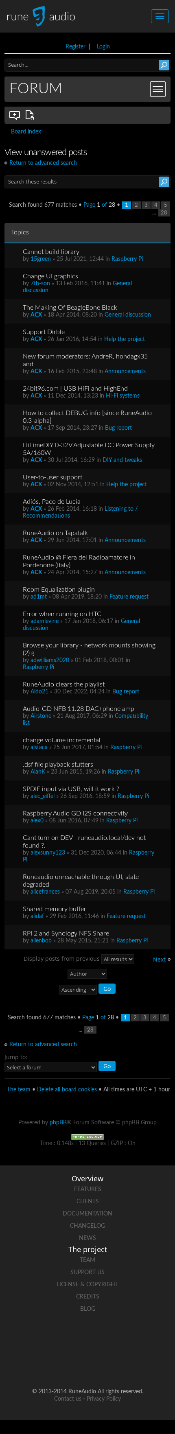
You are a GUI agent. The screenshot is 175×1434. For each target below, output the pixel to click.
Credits (87, 1297)
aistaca (39, 747)
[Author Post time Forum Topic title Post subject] (87, 974)
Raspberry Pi (127, 259)
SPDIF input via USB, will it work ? (71, 789)
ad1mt (39, 597)
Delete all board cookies (67, 1090)
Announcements (125, 371)
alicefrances (45, 892)
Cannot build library (51, 252)
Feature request (129, 597)
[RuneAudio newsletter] (102, 1365)
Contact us (67, 1399)
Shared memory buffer (54, 909)
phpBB (58, 1123)
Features (87, 1189)
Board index (26, 132)
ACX (36, 315)
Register (75, 47)
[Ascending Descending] (87, 990)
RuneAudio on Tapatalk (55, 533)
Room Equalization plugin (59, 589)
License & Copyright (87, 1285)
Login (103, 47)
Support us (87, 1272)
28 (164, 212)
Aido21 (39, 692)
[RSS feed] (72, 1365)
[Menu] (158, 89)
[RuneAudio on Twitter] (87, 1337)
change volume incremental (62, 740)
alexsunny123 (48, 853)
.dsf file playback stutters (58, 764)
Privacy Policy (104, 1399)
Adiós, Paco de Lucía (52, 501)
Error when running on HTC (62, 614)
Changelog (87, 1226)
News (87, 1238)
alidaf (37, 916)
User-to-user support (52, 477)
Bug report (118, 428)
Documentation (87, 1214)
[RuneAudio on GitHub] (25, 1337)
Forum (35, 88)
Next (159, 959)
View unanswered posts (15, 115)
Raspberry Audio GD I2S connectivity (75, 813)
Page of (99, 205)
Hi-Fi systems (123, 396)
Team (87, 1260)
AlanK (38, 772)
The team (19, 1090)
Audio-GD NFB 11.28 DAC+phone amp (78, 709)
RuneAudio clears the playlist (64, 684)
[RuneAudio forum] (149, 1337)
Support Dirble (44, 332)
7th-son (40, 283)
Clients (88, 1201)
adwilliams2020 (50, 660)
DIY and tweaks (122, 460)
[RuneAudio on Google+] (118, 1337)
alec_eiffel (43, 796)
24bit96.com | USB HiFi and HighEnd (75, 388)
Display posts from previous (62, 958)
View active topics (31, 115)
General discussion (128, 315)
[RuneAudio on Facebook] (56, 1337)
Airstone (41, 716)
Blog (87, 1309)
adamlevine (45, 621)
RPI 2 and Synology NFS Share (66, 933)
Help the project (124, 339)
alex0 (37, 821)
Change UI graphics (50, 276)
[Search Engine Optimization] (87, 1136)
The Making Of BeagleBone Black (70, 307)
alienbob (41, 941)
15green (41, 259)
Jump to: (15, 1057)
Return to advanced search (43, 163)
